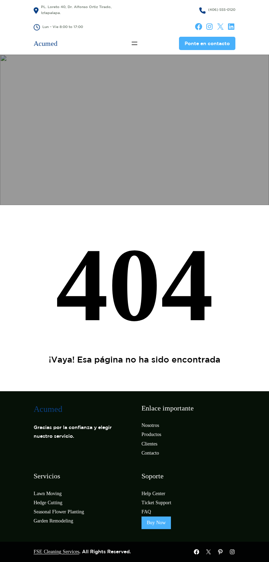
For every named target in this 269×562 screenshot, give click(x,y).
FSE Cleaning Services (56, 551)
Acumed (45, 43)
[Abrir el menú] (134, 43)
